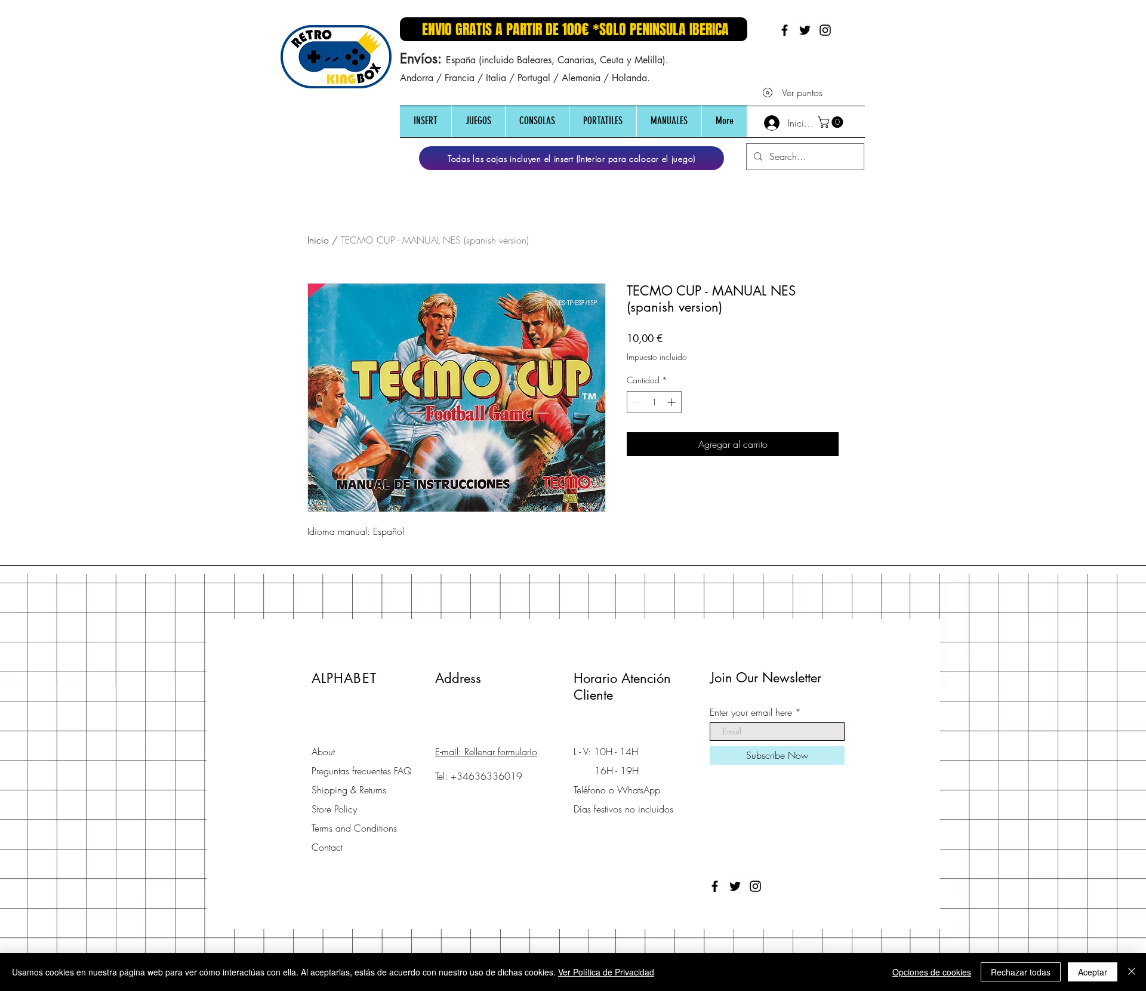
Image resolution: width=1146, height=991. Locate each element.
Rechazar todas (1020, 972)
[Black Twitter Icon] (804, 30)
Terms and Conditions (354, 828)
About (323, 751)
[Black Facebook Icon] (784, 30)
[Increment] (672, 402)
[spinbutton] (654, 402)
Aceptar (1092, 972)
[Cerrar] (1132, 971)
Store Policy (334, 808)
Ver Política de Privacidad (606, 972)
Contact (327, 847)
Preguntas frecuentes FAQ (362, 770)
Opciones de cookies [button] (931, 972)
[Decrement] (636, 402)
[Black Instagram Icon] (825, 30)
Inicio (318, 240)
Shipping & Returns (349, 789)
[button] (425, 121)
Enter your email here (751, 712)
